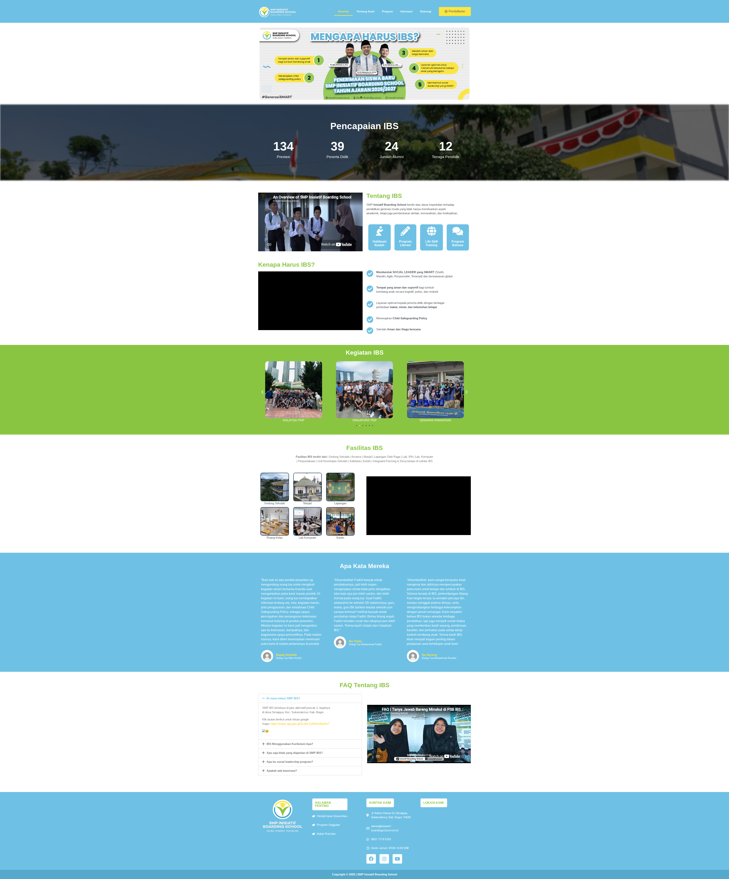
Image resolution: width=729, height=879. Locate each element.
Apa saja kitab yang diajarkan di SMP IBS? (295, 752)
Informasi (406, 11)
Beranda (343, 11)
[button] (455, 11)
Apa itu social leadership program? (290, 761)
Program (387, 11)
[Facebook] (371, 859)
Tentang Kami (365, 11)
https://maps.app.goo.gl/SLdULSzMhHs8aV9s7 (300, 723)
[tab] (310, 698)
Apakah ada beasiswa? (282, 770)
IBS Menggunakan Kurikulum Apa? (290, 743)
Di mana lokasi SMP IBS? (283, 698)
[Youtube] (397, 859)
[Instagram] (384, 859)
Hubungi (425, 11)
